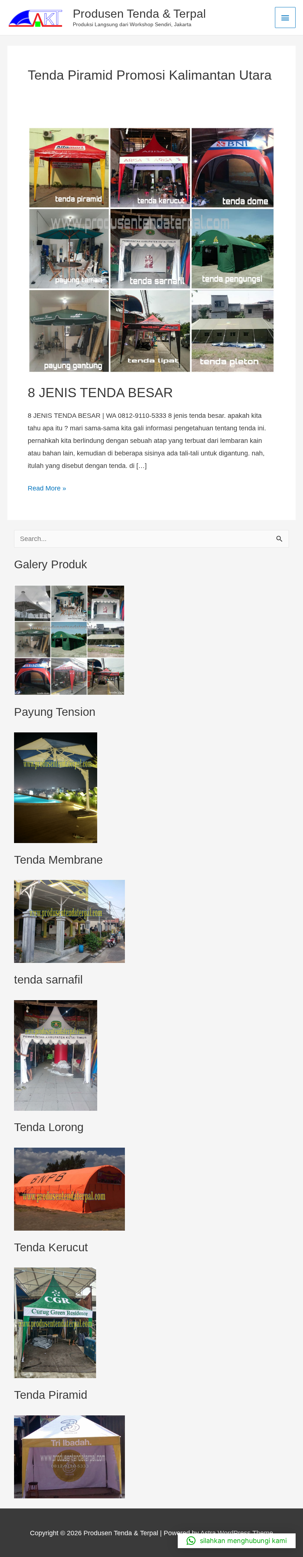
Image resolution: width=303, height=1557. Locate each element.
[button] (237, 1540)
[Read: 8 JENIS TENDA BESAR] (152, 249)
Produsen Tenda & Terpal (139, 13)
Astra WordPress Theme (236, 1533)
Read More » (47, 487)
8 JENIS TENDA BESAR (100, 392)
